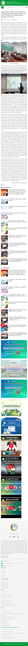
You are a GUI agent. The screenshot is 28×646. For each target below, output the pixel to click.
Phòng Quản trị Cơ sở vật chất (6, 597)
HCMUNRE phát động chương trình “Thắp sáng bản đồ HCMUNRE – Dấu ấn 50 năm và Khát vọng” (17, 236)
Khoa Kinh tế (3, 622)
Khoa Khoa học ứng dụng (5, 620)
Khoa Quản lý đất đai (4, 623)
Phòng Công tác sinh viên (5, 600)
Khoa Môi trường (4, 615)
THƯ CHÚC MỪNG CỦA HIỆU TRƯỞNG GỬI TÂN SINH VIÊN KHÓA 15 (17, 200)
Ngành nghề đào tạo (4, 586)
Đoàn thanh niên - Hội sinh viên (6, 602)
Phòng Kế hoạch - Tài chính (6, 595)
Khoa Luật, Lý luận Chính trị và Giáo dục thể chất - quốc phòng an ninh (13, 613)
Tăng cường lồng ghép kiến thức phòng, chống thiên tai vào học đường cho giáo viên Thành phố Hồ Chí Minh (17, 252)
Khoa (2, 607)
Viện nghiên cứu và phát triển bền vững (8, 638)
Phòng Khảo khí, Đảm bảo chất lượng (7, 604)
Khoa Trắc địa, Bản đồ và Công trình (7, 617)
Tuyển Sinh (3, 575)
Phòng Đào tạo (3, 599)
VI (25, 7)
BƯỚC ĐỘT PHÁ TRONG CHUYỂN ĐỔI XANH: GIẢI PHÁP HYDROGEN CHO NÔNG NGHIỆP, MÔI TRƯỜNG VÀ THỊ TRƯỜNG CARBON (17, 244)
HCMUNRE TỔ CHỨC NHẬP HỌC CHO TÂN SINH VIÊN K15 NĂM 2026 (17, 214)
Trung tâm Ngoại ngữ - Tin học (6, 634)
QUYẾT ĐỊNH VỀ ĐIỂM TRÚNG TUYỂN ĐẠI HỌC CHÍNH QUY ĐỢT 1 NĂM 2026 (17, 229)
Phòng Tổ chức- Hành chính (6, 594)
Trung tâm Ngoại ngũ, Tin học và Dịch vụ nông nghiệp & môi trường (13, 633)
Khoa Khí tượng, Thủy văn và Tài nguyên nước (9, 618)
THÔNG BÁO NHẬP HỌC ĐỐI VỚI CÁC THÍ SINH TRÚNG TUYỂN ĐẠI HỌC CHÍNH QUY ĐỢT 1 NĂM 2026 (17, 221)
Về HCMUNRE (3, 571)
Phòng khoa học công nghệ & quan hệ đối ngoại (9, 605)
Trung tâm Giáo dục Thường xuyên (7, 631)
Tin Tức (2, 573)
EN (26, 7)
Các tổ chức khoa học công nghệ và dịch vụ (10, 627)
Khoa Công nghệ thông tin (5, 625)
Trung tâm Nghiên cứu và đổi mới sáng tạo (8, 636)
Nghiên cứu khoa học (5, 584)
